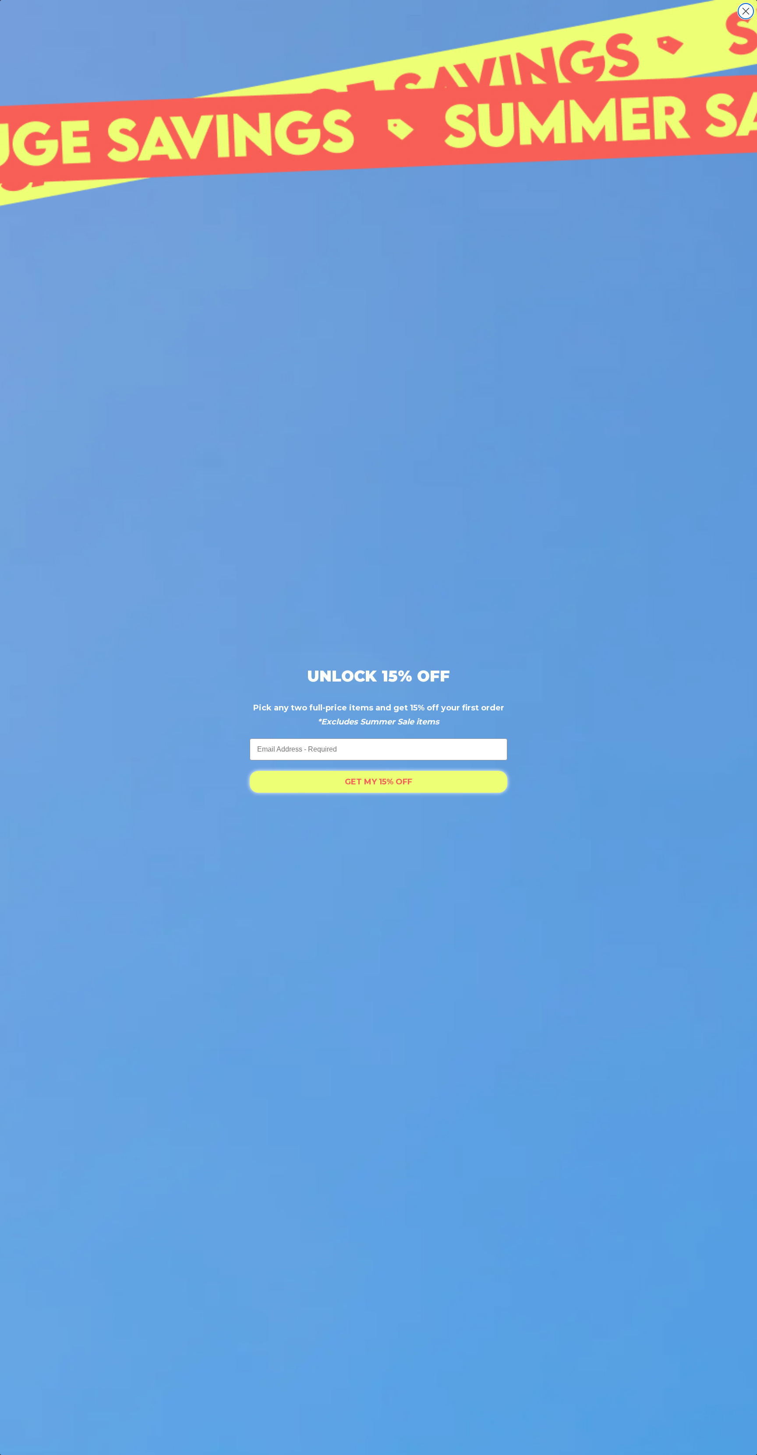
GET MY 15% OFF (378, 782)
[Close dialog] (745, 11)
